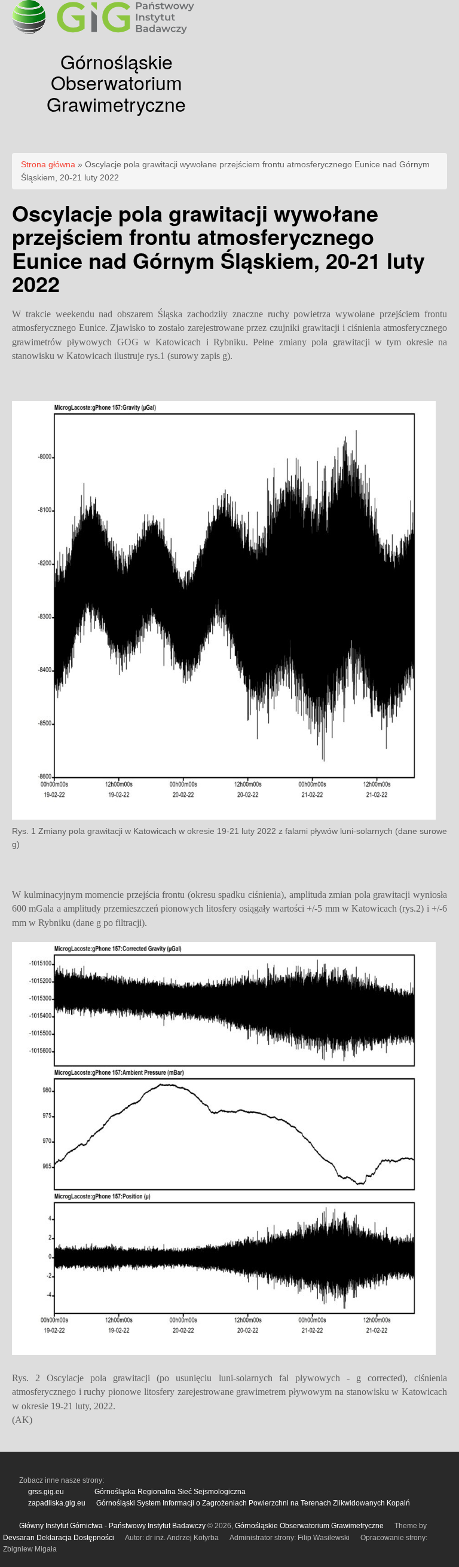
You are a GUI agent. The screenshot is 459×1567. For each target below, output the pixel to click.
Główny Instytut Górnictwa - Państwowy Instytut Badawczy (112, 1526)
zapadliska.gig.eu (56, 1503)
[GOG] (29, 31)
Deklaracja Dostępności (75, 1538)
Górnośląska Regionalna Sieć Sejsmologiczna (170, 1492)
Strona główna (48, 164)
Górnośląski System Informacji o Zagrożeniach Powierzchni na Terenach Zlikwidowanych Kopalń (253, 1503)
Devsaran (19, 1538)
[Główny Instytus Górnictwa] (125, 33)
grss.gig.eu (46, 1492)
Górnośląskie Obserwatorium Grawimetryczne (116, 81)
